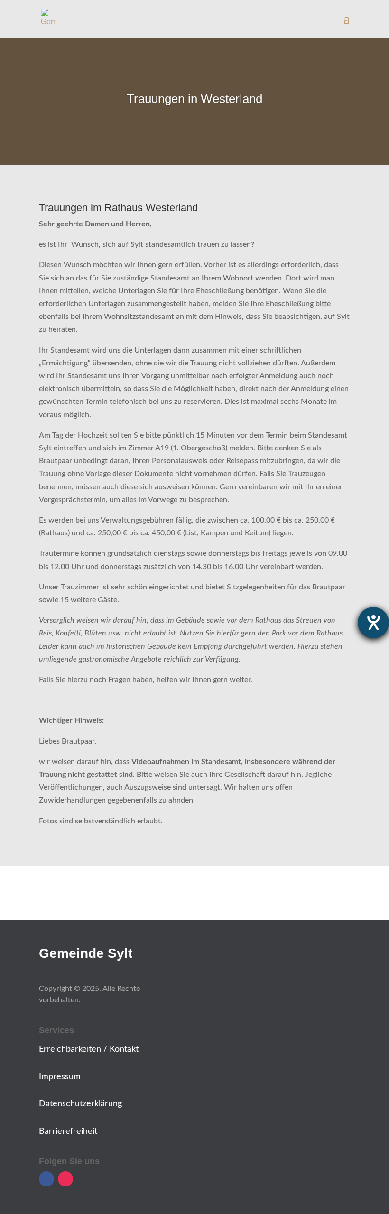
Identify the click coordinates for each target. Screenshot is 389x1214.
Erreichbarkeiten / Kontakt (89, 1049)
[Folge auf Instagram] (65, 1178)
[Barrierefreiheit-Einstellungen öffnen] (373, 622)
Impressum (60, 1077)
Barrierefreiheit (68, 1131)
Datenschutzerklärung (80, 1104)
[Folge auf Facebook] (46, 1178)
